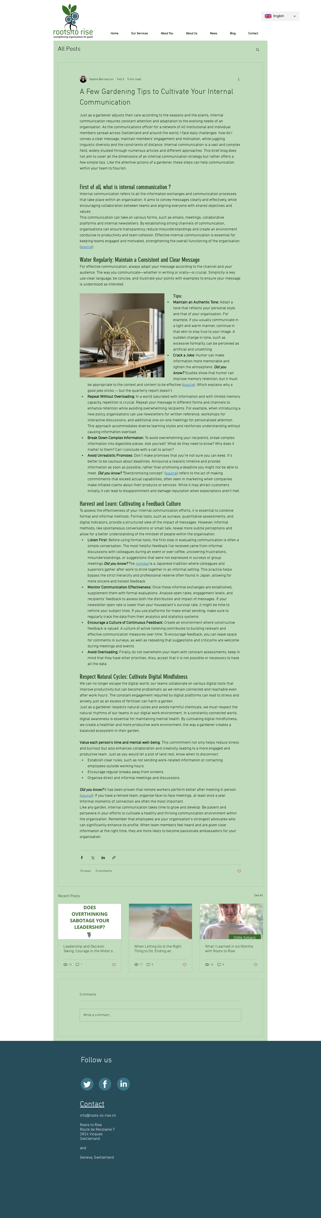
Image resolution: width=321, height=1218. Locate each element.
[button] (257, 49)
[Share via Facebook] (82, 857)
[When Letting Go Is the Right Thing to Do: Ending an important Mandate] (160, 921)
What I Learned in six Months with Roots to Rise (229, 949)
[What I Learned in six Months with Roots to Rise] (231, 921)
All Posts (69, 49)
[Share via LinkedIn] (103, 857)
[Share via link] (114, 857)
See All (258, 895)
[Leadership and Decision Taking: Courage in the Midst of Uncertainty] (89, 921)
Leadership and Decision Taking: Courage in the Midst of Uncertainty (88, 949)
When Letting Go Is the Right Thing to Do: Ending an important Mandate (157, 949)
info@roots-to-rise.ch (98, 1115)
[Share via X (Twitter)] (92, 857)
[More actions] (238, 79)
